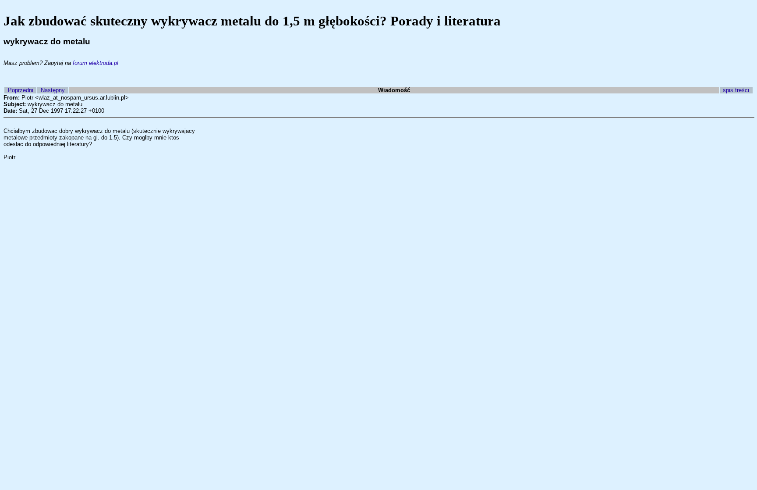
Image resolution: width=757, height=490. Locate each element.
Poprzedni (20, 90)
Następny (53, 90)
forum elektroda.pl (95, 63)
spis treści (736, 90)
